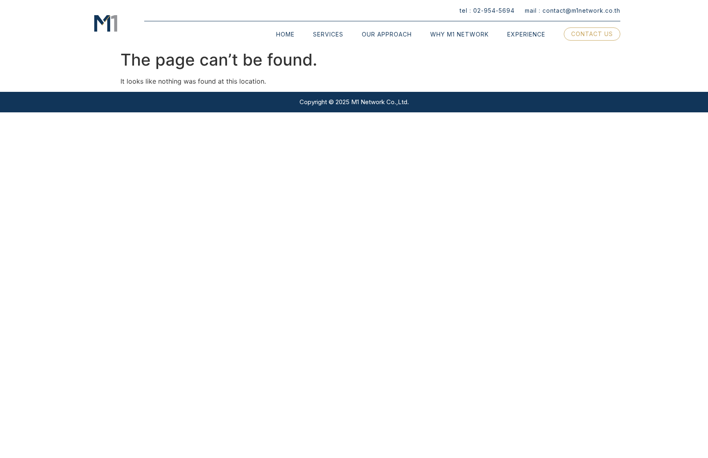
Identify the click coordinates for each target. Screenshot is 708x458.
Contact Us (592, 33)
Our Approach (387, 34)
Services (328, 34)
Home (285, 34)
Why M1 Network (459, 34)
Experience (526, 34)
